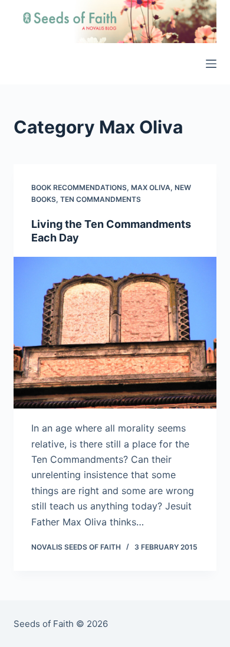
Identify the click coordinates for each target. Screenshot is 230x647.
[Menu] (211, 63)
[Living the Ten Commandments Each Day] (115, 333)
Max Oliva (150, 187)
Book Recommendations (79, 187)
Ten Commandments (100, 199)
